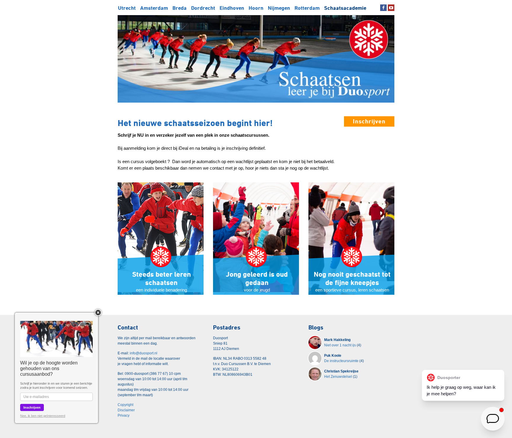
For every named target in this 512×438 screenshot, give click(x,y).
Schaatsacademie (345, 8)
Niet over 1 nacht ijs (340, 345)
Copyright (125, 405)
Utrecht (127, 8)
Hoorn (256, 8)
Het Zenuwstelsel (338, 377)
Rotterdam (307, 8)
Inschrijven (369, 121)
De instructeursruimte (341, 361)
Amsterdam (154, 8)
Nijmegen (279, 8)
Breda (179, 8)
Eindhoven (232, 8)
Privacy (123, 415)
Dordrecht (203, 8)
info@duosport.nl (143, 353)
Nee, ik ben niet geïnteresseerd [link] (42, 416)
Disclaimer (126, 410)
